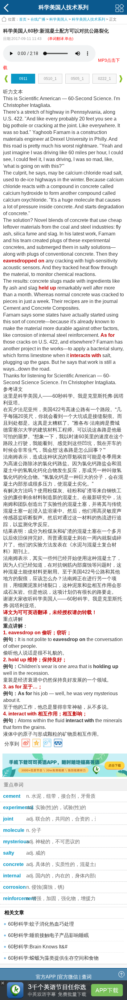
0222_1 (104, 79)
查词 (87, 976)
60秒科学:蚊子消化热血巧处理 (41, 924)
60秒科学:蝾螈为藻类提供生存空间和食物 (53, 958)
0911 (23, 79)
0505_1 (77, 79)
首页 (23, 19)
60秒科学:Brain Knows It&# (38, 946)
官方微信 (68, 976)
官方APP (46, 976)
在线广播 (38, 19)
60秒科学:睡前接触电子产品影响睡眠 (48, 935)
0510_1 (50, 79)
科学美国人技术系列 (88, 19)
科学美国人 (58, 19)
